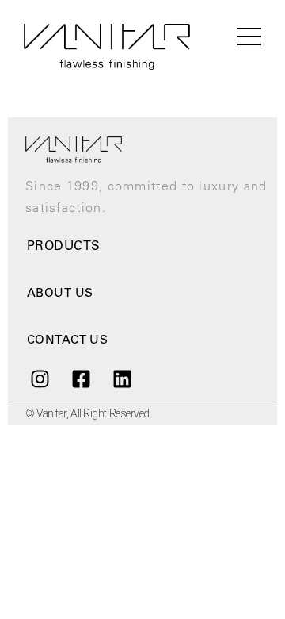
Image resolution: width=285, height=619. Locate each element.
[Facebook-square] (81, 379)
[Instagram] (39, 379)
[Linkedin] (123, 379)
